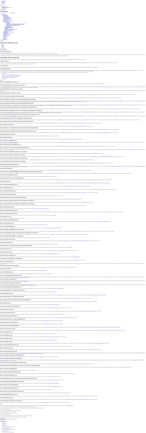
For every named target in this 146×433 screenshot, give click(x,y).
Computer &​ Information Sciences (9, 27)
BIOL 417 (21, 281)
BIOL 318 (24, 277)
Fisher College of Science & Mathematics (7, 7)
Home (2, 6)
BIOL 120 (140, 86)
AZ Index (3, 1)
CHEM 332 (31, 353)
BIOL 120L (143, 86)
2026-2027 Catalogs (4, 11)
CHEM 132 (103, 189)
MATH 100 (64, 101)
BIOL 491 (62, 402)
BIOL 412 (58, 304)
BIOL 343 (12, 218)
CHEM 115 (102, 146)
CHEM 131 (92, 146)
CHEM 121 (85, 146)
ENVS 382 (70, 234)
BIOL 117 (95, 90)
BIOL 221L (101, 86)
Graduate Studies (5, 32)
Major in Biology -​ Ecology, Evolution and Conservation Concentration (15, 24)
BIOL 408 (48, 304)
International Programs (6, 33)
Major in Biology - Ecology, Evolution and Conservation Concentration (10, 76)
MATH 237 (31, 285)
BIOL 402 (72, 317)
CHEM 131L (95, 146)
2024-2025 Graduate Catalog (5, 430)
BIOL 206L (82, 126)
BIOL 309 (100, 189)
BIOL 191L (35, 101)
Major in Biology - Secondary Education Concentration (8, 77)
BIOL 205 (75, 186)
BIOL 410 (55, 304)
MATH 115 (117, 119)
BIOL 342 (77, 205)
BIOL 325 (15, 218)
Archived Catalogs (4, 39)
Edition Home (3, 2)
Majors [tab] (2, 45)
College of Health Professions (6, 20)
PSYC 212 (35, 285)
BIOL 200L (7, 87)
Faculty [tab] (3, 46)
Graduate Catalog (4, 14)
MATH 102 (75, 101)
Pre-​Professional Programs (8, 30)
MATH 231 (28, 285)
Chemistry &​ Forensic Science (8, 26)
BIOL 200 (5, 87)
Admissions (4, 34)
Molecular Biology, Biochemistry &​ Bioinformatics (11, 29)
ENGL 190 (75, 231)
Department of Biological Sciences (5, 53)
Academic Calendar (5, 15)
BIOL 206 (79, 126)
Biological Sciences (7, 22)
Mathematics (6, 28)
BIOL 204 (10, 112)
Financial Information (6, 35)
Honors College (5, 31)
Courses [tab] (3, 47)
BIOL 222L (108, 86)
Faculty (4, 37)
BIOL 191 (12, 105)
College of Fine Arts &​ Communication (8, 19)
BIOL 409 (51, 304)
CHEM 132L (107, 189)
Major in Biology (8, 23)
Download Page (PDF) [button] (4, 425)
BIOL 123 (97, 94)
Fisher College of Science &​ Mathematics (8, 21)
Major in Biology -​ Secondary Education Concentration (13, 25)
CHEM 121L (88, 146)
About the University (5, 16)
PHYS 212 (46, 176)
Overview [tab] (3, 44)
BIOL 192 (66, 146)
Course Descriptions (5, 38)
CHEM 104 (101, 179)
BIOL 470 (42, 356)
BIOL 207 (78, 186)
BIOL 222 (105, 86)
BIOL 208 (82, 186)
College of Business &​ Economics (7, 18)
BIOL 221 (98, 86)
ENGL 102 (72, 231)
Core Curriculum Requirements (7, 17)
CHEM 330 (59, 314)
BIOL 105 (68, 179)
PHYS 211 (43, 176)
